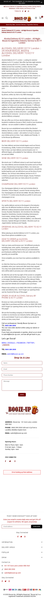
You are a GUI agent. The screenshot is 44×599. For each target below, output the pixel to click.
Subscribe (36, 526)
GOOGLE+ (11, 343)
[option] (22, 25)
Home (3, 28)
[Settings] (36, 18)
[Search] (7, 18)
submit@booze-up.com (12, 573)
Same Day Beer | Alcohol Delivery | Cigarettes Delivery (22, 24)
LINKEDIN (5, 345)
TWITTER (30, 343)
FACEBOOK (21, 343)
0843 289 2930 (9, 569)
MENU (4, 343)
